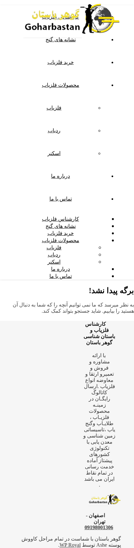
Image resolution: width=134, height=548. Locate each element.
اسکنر (53, 153)
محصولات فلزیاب (60, 84)
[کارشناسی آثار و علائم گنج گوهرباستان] (72, 40)
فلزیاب (54, 107)
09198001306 (99, 527)
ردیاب (54, 130)
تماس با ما (60, 198)
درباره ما (60, 175)
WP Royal (70, 545)
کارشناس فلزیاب (60, 218)
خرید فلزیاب (60, 62)
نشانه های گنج (61, 225)
